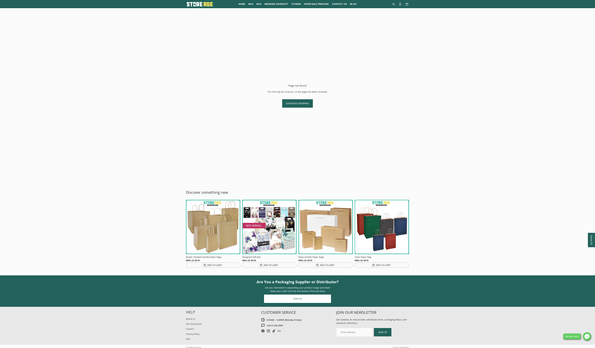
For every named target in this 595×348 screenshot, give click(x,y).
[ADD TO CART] (235, 249)
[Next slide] (235, 226)
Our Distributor (194, 323)
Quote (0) (591, 240)
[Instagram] (268, 331)
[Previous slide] (190, 226)
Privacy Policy (193, 334)
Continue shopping (297, 103)
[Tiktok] (274, 331)
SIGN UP (382, 332)
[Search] (393, 4)
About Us (190, 318)
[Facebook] (263, 331)
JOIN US (297, 299)
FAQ (188, 338)
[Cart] (406, 4)
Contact (190, 328)
